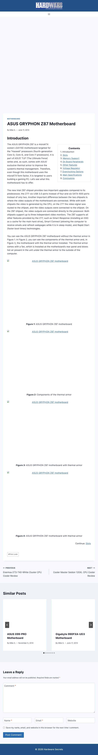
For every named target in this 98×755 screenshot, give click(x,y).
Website (72, 720)
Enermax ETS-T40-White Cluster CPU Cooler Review (22, 572)
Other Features (70, 165)
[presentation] (24, 613)
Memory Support (71, 158)
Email (39, 720)
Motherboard (13, 119)
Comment (10, 686)
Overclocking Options (72, 171)
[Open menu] (49, 14)
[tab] (44, 653)
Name (8, 720)
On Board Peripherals (73, 161)
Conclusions (69, 178)
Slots (65, 155)
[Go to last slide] (7, 625)
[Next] (91, 625)
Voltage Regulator (71, 168)
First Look (12, 554)
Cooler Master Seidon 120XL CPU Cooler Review (74, 572)
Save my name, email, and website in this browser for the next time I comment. (42, 727)
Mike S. (13, 130)
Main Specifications (72, 175)
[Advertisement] (49, 36)
